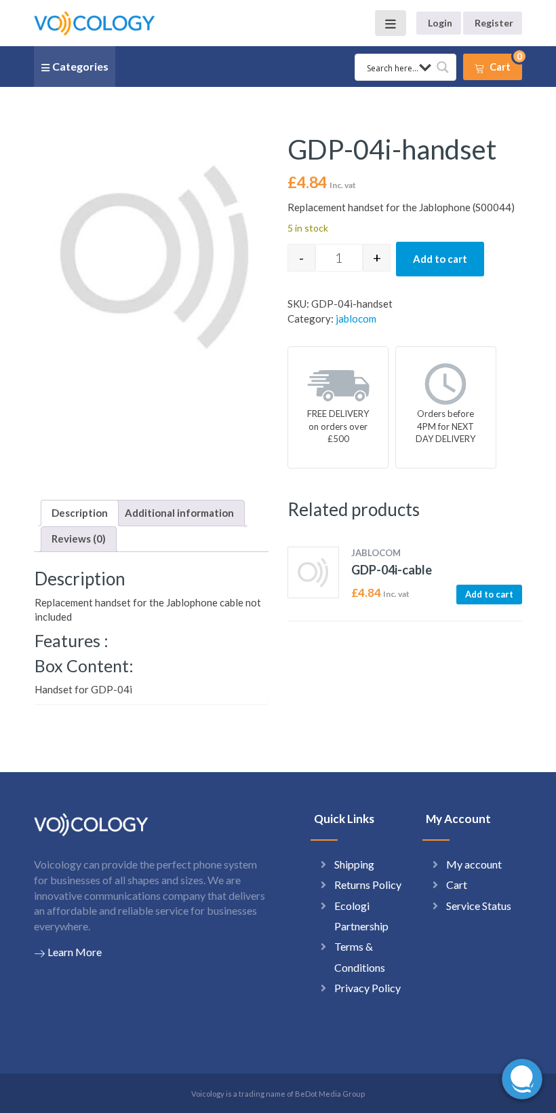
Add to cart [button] (489, 594)
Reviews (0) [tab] (79, 538)
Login (440, 23)
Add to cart (440, 259)
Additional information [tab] (179, 513)
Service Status (478, 905)
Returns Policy (367, 884)
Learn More (74, 951)
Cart (456, 884)
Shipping (354, 864)
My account (474, 864)
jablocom (356, 318)
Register (494, 23)
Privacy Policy (367, 987)
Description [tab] (80, 513)
